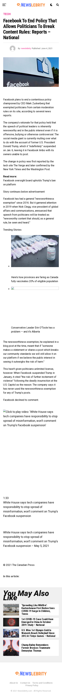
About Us (14, 683)
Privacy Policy (31, 685)
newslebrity (26, 48)
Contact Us (25, 683)
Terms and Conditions (42, 683)
